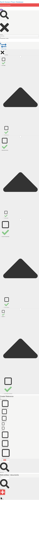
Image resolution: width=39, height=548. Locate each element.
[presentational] (38, 36)
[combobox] (19, 36)
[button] (0, 44)
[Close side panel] (0, 42)
